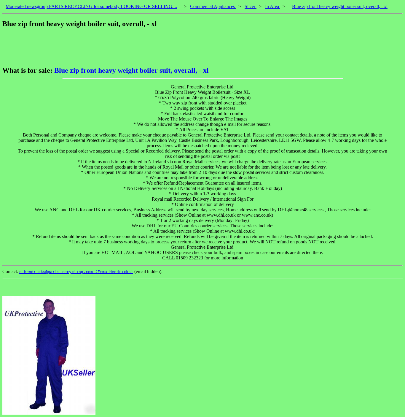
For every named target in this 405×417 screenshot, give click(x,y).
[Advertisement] (110, 47)
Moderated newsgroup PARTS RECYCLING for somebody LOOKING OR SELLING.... (91, 6)
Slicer (250, 6)
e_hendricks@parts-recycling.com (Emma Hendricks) (76, 271)
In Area (272, 6)
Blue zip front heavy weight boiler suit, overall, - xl (340, 6)
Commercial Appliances (213, 6)
